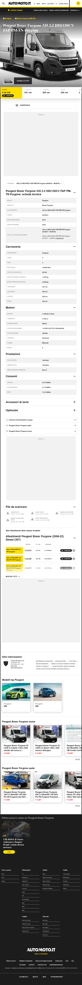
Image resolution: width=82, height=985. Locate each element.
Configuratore (60, 661)
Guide (65, 870)
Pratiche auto (66, 884)
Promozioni (45, 935)
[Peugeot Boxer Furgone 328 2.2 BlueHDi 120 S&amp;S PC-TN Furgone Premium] (73, 568)
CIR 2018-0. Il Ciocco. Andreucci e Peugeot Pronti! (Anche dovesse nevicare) (13, 843)
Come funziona (66, 874)
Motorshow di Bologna (47, 888)
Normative (65, 881)
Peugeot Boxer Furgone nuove (20, 431)
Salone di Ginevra (46, 881)
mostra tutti (11, 576)
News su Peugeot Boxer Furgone (63, 664)
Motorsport (26, 870)
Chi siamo (22, 965)
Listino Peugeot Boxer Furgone (63, 666)
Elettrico (3, 881)
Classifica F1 (25, 881)
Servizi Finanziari (42, 664)
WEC (23, 903)
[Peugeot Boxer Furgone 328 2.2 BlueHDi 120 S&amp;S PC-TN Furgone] (73, 558)
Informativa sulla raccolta (9, 984)
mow (44, 977)
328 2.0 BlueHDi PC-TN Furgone (13, 550)
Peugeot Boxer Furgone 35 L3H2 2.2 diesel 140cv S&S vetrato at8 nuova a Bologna (16, 749)
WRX (23, 910)
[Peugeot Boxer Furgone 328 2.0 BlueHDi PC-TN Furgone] (73, 550)
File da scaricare (16, 507)
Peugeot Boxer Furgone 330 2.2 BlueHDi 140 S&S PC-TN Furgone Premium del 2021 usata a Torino (46, 796)
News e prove (6, 870)
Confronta (9, 95)
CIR (4, 836)
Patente (65, 888)
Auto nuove (45, 920)
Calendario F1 (25, 877)
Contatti (32, 965)
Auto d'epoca (45, 927)
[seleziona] (60, 238)
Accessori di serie (17, 402)
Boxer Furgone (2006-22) (26, 18)
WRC (23, 906)
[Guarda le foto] (8, 80)
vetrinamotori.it (57, 977)
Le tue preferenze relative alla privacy (33, 984)
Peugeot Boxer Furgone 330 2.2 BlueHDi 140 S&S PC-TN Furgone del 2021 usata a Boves (15, 796)
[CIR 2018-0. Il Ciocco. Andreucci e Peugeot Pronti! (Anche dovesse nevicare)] (16, 829)
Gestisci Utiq (42, 965)
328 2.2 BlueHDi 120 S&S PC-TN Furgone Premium (13, 568)
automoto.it (23, 977)
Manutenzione (66, 877)
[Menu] (4, 3)
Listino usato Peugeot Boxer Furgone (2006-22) (52, 669)
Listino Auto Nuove (26, 920)
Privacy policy (11, 961)
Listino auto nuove (41, 10)
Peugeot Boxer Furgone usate (20, 425)
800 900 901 (14, 666)
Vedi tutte (77, 759)
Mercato (46, 916)
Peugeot (8, 18)
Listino (24, 916)
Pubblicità (58, 961)
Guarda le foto (23, 81)
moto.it (35, 977)
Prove (3, 877)
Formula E (24, 888)
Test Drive (73, 661)
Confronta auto (75, 10)
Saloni (45, 870)
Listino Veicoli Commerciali (28, 927)
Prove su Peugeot (42, 666)
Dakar (23, 892)
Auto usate (45, 924)
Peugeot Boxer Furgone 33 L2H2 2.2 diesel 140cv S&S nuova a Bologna (47, 748)
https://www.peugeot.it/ (16, 667)
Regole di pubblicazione (44, 961)
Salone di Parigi (46, 884)
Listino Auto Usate (26, 924)
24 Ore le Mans (25, 899)
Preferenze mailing (56, 965)
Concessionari (46, 931)
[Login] (78, 3)
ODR (67, 961)
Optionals (12, 410)
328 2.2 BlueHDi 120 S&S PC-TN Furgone (13, 559)
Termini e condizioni (25, 961)
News (3, 874)
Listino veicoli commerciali (59, 10)
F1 (22, 874)
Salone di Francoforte (47, 877)
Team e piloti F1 (25, 884)
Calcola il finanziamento (18, 420)
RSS (72, 961)
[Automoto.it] (19, 3)
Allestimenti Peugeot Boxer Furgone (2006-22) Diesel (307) (35, 537)
